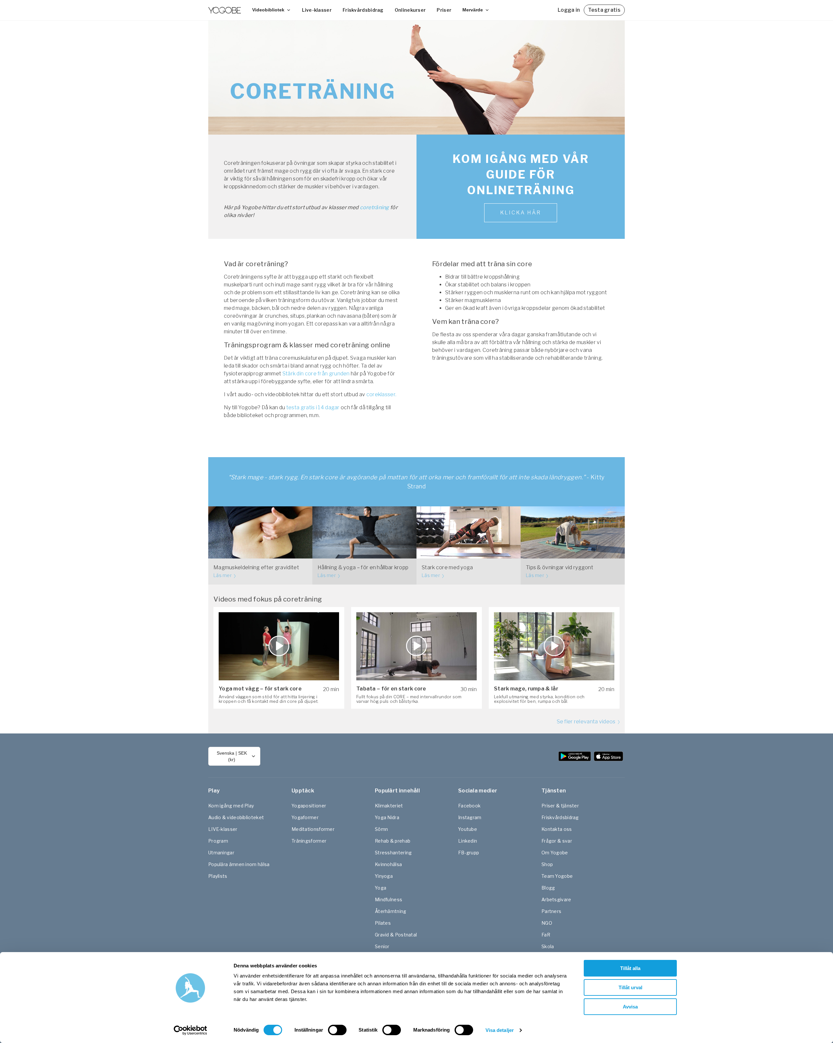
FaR (545, 934)
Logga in (569, 10)
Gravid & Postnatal (396, 934)
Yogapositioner (309, 805)
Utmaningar (221, 852)
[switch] (337, 1030)
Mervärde (472, 9)
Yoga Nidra (387, 817)
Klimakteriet (389, 805)
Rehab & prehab (392, 841)
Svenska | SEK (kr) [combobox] (232, 756)
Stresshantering (393, 852)
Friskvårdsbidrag (363, 10)
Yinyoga (384, 876)
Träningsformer (309, 841)
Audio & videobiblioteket (236, 817)
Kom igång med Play (231, 805)
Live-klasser (317, 10)
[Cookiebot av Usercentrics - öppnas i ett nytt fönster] (190, 1030)
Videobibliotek (268, 9)
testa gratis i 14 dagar (313, 407)
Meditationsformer (313, 829)
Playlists (217, 876)
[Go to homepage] (224, 10)
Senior (382, 946)
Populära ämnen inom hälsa (239, 864)
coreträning (374, 207)
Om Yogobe (554, 852)
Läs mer (223, 575)
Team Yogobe (557, 876)
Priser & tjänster (560, 805)
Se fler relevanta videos (587, 721)
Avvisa (630, 1006)
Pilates (383, 923)
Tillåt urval (630, 987)
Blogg (548, 888)
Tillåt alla (630, 968)
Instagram (470, 817)
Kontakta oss (556, 829)
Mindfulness (388, 899)
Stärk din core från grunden (316, 373)
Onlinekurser (410, 10)
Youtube (467, 829)
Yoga (380, 888)
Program (218, 841)
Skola (547, 946)
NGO (546, 923)
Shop (547, 864)
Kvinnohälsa (388, 864)
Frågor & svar (556, 841)
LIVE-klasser (223, 829)
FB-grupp (468, 852)
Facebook (469, 805)
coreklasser (380, 394)
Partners (551, 911)
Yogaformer (305, 817)
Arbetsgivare (556, 899)
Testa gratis (604, 10)
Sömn (381, 829)
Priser (444, 10)
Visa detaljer (499, 1030)
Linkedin (467, 841)
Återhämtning (390, 911)
